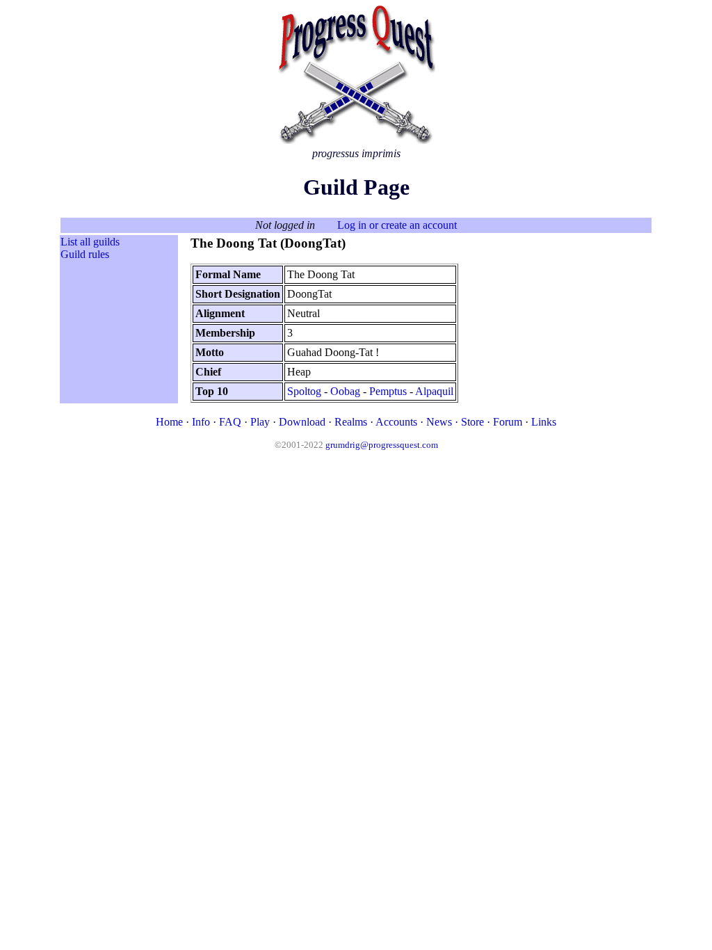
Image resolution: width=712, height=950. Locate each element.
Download (302, 422)
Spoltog (304, 391)
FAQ (230, 422)
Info (201, 422)
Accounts (396, 422)
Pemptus (388, 391)
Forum (507, 422)
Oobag (345, 391)
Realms (350, 422)
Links (543, 422)
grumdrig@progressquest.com (381, 445)
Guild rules (84, 254)
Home (169, 422)
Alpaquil (434, 391)
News (439, 422)
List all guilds (90, 242)
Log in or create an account (397, 225)
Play (260, 422)
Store (472, 422)
